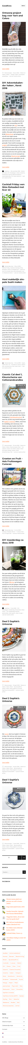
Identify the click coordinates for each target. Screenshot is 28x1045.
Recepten (4, 269)
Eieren (19, 364)
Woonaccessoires (16, 174)
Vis (9, 364)
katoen (13, 450)
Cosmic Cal (9, 448)
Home (4, 1014)
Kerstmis (22, 172)
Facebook (6, 881)
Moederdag (12, 609)
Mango (5, 982)
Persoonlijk (5, 174)
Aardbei (5, 953)
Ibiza (12, 271)
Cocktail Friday (6, 267)
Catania (4, 448)
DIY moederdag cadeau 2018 (13, 541)
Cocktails (12, 267)
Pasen (11, 982)
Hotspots (9, 531)
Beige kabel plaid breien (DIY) (15, 907)
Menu (23, 5)
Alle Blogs (5, 1018)
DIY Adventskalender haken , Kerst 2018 (12, 85)
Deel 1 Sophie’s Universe (10, 781)
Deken (14, 448)
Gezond (5, 969)
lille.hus (11, 582)
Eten (22, 531)
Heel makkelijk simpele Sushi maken (13, 280)
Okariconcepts (8, 72)
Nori (13, 366)
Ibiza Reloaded (17, 271)
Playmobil (15, 986)
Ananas (5, 956)
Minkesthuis (9, 134)
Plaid (19, 447)
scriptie (4, 145)
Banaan (11, 956)
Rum (13, 989)
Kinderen (6, 979)
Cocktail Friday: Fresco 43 (14, 933)
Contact (4, 1029)
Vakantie (16, 999)
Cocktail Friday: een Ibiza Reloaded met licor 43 (13, 187)
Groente (5, 973)
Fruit (3, 533)
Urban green (12, 613)
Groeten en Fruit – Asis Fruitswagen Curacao (12, 461)
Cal (22, 447)
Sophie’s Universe (9, 421)
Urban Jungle (19, 613)
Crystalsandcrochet (16, 417)
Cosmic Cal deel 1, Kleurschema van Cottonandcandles (12, 377)
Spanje (21, 996)
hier (16, 125)
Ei (16, 364)
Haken (7, 74)
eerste (7, 734)
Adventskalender (6, 176)
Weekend (6, 272)
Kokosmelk (13, 979)
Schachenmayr (6, 452)
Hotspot (18, 973)
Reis (21, 986)
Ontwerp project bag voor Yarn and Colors (12, 16)
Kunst (21, 979)
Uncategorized (15, 269)
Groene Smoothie (14, 969)
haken (16, 74)
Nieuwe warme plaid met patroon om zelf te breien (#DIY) (14, 901)
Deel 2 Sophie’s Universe (10, 699)
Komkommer (8, 366)
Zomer (11, 272)
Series (9, 269)
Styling (10, 174)
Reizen (13, 531)
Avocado (13, 364)
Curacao (4, 531)
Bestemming (20, 956)
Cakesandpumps (8, 266)
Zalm (19, 366)
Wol (11, 452)
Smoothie (19, 989)
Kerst (15, 176)
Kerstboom (11, 976)
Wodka (13, 1002)
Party (21, 267)
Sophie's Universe (17, 688)
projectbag (5, 76)
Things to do (8, 533)
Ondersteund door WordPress (15, 1042)
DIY (8, 172)
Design (13, 74)
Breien (5, 959)
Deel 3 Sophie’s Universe (10, 622)
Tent (10, 999)
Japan (23, 363)
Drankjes (17, 267)
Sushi (16, 366)
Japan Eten (5, 364)
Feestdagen (13, 172)
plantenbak (5, 613)
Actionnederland (14, 953)
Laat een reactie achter (15, 76)
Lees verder (5, 69)
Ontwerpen (22, 74)
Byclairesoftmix (18, 686)
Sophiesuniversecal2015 (8, 690)
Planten (17, 611)
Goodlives (6, 6)
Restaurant (6, 989)
